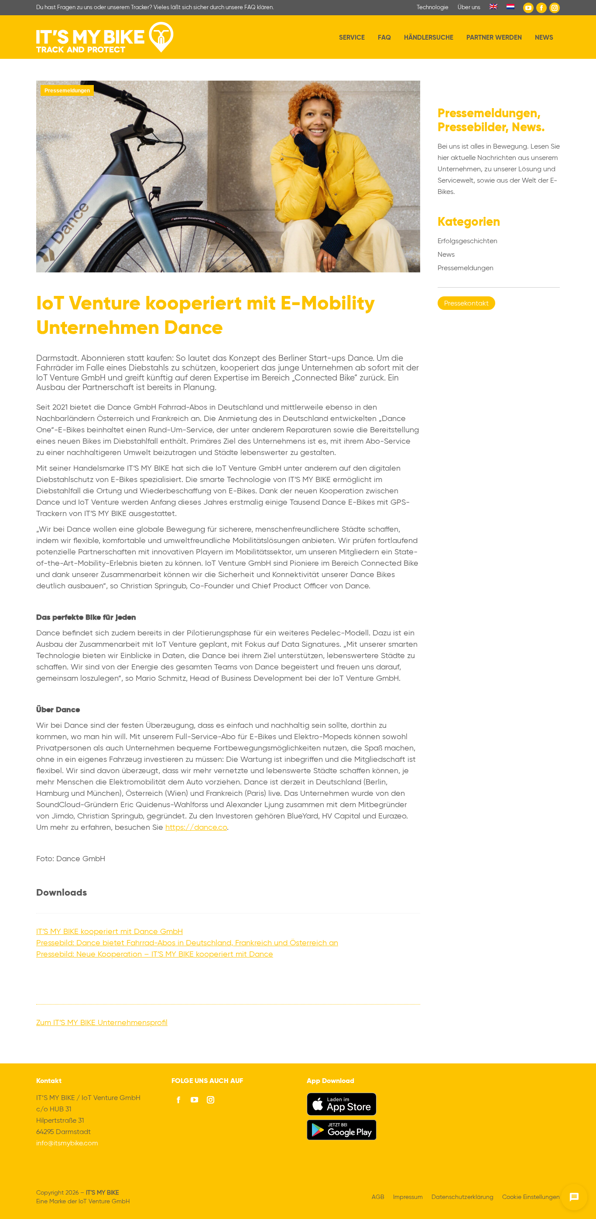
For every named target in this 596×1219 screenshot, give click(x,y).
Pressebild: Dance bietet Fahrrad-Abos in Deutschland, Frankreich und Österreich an (187, 943)
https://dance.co (196, 828)
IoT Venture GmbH (104, 1202)
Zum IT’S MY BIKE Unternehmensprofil (102, 1023)
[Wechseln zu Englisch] (493, 7)
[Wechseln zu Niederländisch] (510, 7)
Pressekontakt (466, 303)
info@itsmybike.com (67, 1143)
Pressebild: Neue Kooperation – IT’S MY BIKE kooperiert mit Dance (154, 954)
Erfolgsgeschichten (467, 241)
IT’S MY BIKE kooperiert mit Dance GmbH (109, 932)
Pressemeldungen (67, 91)
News (446, 254)
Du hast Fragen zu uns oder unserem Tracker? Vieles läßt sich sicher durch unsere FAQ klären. (155, 7)
